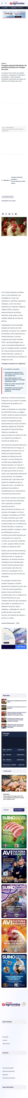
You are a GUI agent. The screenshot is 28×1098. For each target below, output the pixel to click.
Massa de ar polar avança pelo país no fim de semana (14, 384)
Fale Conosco (6, 1043)
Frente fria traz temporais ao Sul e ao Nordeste (16, 707)
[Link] (14, 831)
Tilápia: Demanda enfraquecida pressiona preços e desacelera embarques (15, 726)
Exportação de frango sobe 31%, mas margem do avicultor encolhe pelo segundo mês (14, 374)
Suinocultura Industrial (9, 1078)
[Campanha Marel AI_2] (14, 638)
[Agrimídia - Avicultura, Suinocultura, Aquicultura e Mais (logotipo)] (17, 3)
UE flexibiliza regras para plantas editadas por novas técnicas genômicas (14, 389)
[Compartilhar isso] (3, 214)
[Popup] (2, 3)
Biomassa (5, 1074)
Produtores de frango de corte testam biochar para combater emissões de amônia (15, 720)
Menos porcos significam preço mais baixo (16, 701)
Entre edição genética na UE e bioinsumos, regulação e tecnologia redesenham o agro (15, 379)
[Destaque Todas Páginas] (14, 14)
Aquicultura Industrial (8, 1071)
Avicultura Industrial (16, 177)
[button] (5, 3)
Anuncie (5, 1040)
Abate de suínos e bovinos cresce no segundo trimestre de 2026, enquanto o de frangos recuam (16, 714)
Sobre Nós (5, 1037)
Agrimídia (6, 180)
